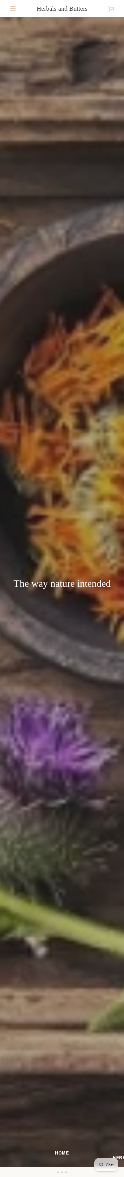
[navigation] (13, 8)
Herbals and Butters (62, 8)
